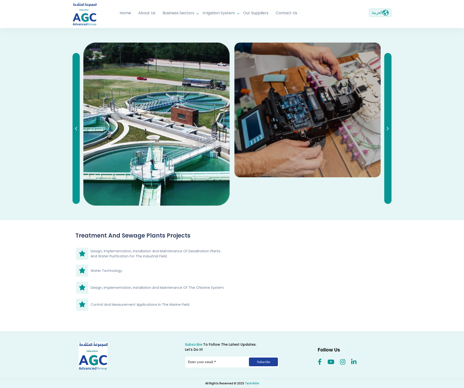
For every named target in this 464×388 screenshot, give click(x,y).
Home (125, 13)
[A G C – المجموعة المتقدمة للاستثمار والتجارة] (304, 4)
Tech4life (252, 383)
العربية (377, 12)
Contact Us (286, 13)
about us (146, 13)
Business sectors (178, 13)
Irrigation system (219, 13)
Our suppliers (255, 13)
